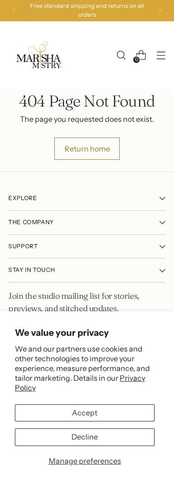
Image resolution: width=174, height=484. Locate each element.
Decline (84, 436)
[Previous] (14, 10)
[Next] (160, 10)
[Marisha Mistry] (38, 55)
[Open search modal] (120, 55)
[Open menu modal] (160, 55)
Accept (84, 412)
